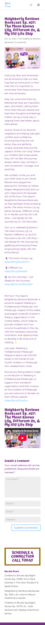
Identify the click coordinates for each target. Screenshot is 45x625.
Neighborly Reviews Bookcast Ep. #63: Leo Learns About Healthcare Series (21, 595)
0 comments (20, 42)
